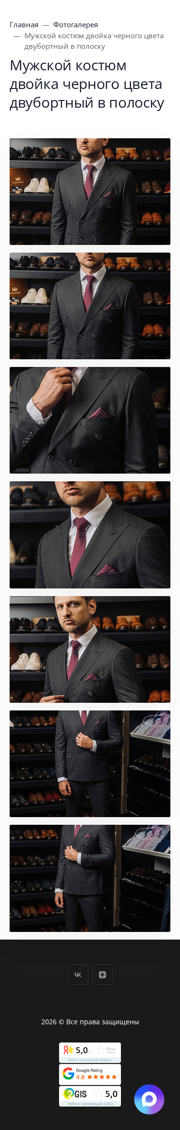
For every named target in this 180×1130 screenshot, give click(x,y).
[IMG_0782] (90, 420)
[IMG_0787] (90, 534)
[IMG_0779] (90, 306)
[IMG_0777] (90, 191)
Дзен (102, 974)
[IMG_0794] (90, 878)
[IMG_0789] (90, 649)
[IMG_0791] (90, 763)
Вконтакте (78, 974)
